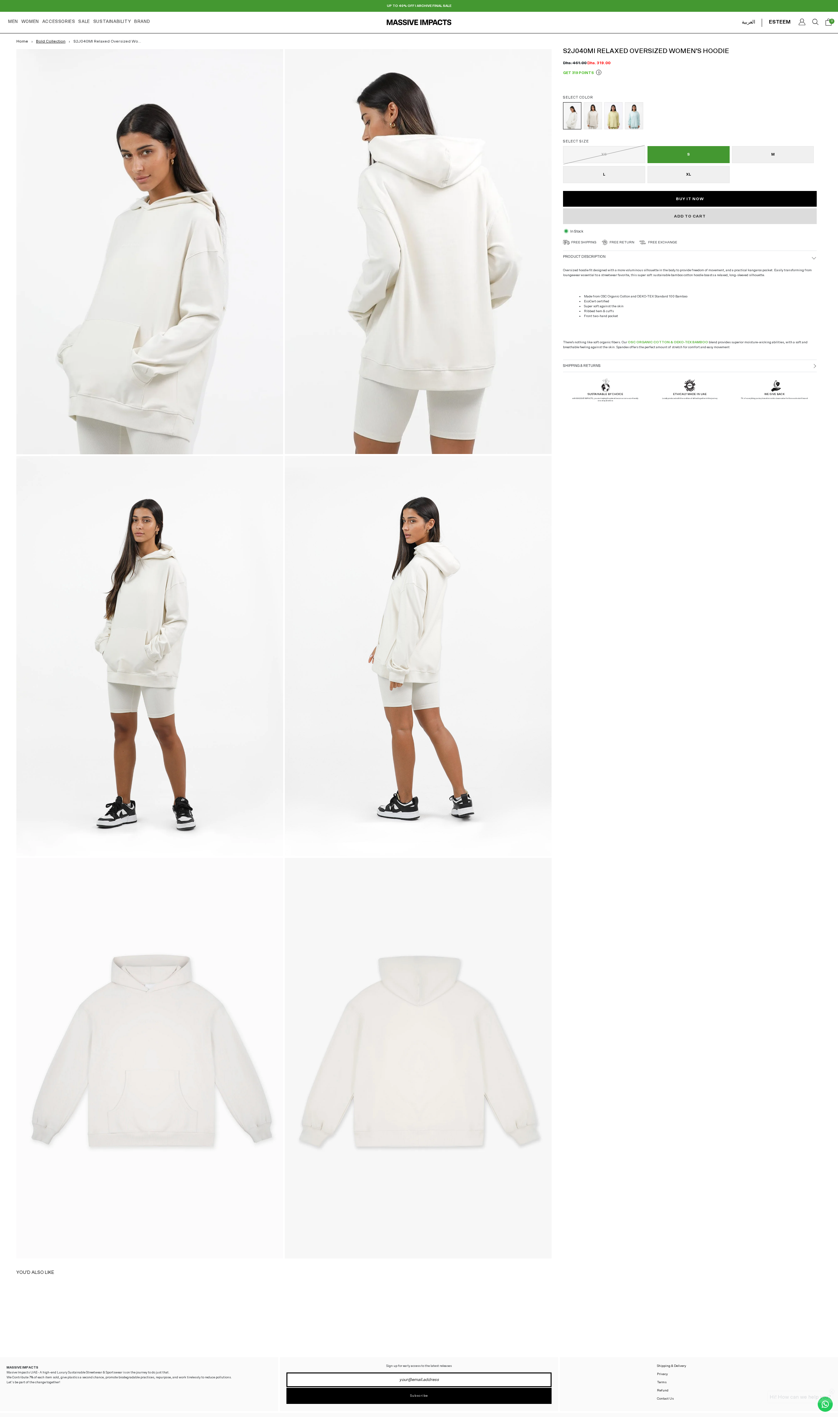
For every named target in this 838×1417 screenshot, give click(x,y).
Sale (84, 22)
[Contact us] (825, 1404)
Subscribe (419, 1395)
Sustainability (112, 22)
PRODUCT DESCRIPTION (584, 256)
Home (22, 41)
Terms (661, 1382)
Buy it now (690, 199)
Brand (142, 22)
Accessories (58, 22)
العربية (748, 22)
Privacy (662, 1374)
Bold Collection (50, 41)
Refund (662, 1390)
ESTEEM (780, 22)
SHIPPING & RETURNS (582, 366)
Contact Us (665, 1398)
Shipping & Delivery (671, 1366)
